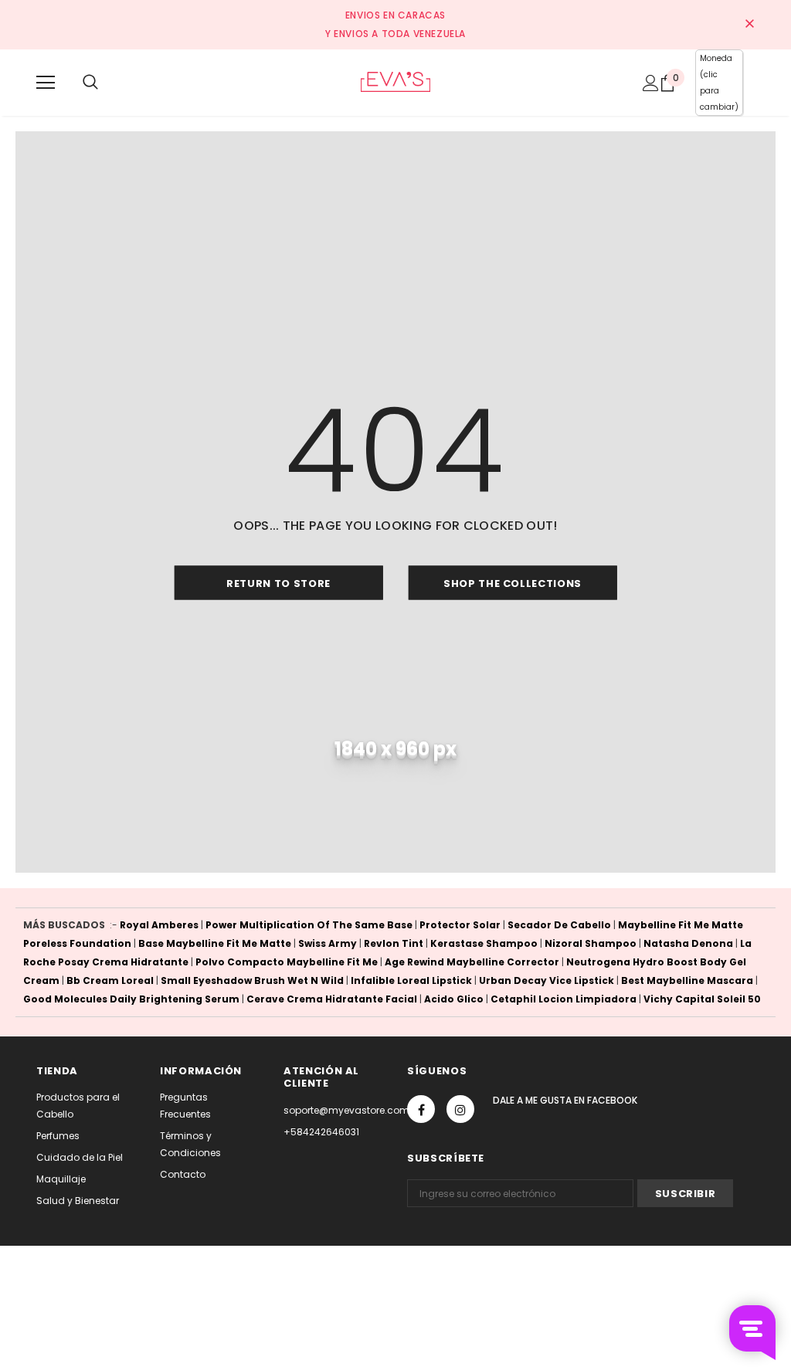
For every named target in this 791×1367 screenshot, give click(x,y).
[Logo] (395, 82)
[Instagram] (460, 1109)
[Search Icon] (90, 82)
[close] (749, 24)
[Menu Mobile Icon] (45, 82)
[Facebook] (421, 1109)
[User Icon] (651, 83)
